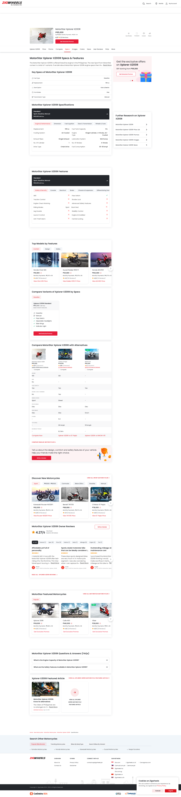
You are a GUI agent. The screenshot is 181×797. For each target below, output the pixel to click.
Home (31, 732)
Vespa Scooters (134, 749)
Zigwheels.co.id (131, 762)
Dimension (57, 124)
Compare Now (37, 435)
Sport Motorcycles (101, 478)
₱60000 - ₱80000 (50, 484)
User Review (129, 36)
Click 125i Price (42, 281)
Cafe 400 (66, 620)
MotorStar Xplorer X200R (38, 362)
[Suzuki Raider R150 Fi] (74, 260)
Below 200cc (79, 484)
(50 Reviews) (71, 278)
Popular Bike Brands (38, 744)
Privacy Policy (74, 762)
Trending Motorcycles (58, 744)
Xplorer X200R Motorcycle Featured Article (91, 678)
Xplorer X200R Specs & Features (40, 367)
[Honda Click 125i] (45, 260)
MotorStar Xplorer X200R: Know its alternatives (44, 700)
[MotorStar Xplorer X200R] (39, 354)
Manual (103, 484)
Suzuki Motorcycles (111, 749)
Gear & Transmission (85, 124)
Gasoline (36, 297)
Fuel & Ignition (69, 124)
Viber (94, 620)
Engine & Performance (42, 124)
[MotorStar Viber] (104, 610)
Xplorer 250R (38, 620)
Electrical (63, 190)
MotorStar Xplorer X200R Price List (128, 130)
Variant (144, 36)
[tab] (130, 80)
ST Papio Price (101, 516)
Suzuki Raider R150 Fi (71, 270)
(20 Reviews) (101, 629)
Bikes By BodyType (77, 744)
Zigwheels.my (119, 768)
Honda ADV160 (98, 270)
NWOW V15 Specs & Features (92, 367)
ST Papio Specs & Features (65, 367)
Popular (36, 600)
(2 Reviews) (90, 365)
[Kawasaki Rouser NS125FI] (45, 494)
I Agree (170, 791)
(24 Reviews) (72, 629)
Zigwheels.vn (119, 774)
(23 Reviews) (101, 278)
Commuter (65, 484)
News (89, 49)
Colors (82, 49)
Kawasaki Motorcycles (88, 749)
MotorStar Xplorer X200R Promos (127, 135)
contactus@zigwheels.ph (95, 762)
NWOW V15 (88, 362)
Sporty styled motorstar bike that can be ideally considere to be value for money (74, 549)
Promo (50, 49)
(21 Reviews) (42, 629)
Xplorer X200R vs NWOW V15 (95, 435)
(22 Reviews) (39, 365)
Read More (55, 563)
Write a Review (41, 458)
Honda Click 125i (40, 270)
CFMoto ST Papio (62, 362)
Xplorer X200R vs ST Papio (67, 435)
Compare (136, 36)
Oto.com (117, 762)
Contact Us (57, 765)
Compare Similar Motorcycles (43, 442)
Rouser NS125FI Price (44, 516)
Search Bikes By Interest (97, 744)
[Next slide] (110, 268)
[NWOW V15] (92, 354)
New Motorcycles (38, 732)
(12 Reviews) (66, 365)
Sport (36, 484)
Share (149, 36)
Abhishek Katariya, (38, 710)
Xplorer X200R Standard (42, 303)
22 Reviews (64, 37)
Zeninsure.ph (131, 765)
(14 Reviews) (42, 513)
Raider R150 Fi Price (73, 281)
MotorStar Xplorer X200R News (127, 145)
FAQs (107, 49)
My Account (173, 4)
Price (44, 49)
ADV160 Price (100, 281)
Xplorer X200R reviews (47, 575)
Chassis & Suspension (85, 190)
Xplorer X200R (35, 49)
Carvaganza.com (145, 762)
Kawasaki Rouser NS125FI (43, 504)
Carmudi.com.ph (120, 765)
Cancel (157, 791)
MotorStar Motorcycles (98, 594)
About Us (57, 762)
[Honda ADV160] (104, 260)
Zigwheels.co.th (119, 777)
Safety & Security (41, 190)
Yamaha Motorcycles (39, 749)
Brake (72, 190)
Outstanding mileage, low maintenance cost (101, 549)
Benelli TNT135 (68, 504)
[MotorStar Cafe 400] (74, 610)
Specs (67, 49)
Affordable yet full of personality (40, 549)
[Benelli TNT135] (74, 494)
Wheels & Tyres (101, 124)
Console (53, 190)
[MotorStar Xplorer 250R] (45, 610)
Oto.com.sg (118, 771)
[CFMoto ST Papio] (65, 354)
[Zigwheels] (12, 3)
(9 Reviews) (71, 513)
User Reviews (98, 49)
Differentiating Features (105, 190)
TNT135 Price (71, 516)
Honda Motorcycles (63, 749)
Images (74, 49)
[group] (74, 697)
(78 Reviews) (42, 278)
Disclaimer (73, 765)
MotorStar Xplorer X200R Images (127, 140)
